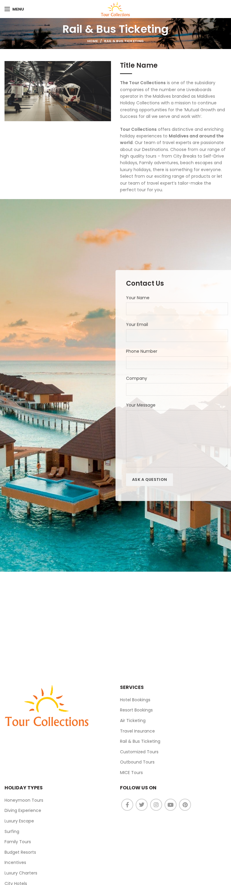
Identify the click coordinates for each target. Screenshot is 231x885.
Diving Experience (23, 810)
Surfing (12, 831)
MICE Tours (131, 773)
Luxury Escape (19, 821)
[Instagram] (156, 805)
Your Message (141, 405)
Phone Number (141, 351)
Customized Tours (139, 752)
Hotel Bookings (135, 700)
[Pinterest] (185, 805)
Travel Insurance (137, 731)
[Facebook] (127, 805)
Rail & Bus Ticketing (140, 741)
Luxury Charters (21, 873)
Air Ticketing (133, 721)
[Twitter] (142, 805)
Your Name (137, 298)
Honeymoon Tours (24, 800)
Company (136, 378)
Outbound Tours (137, 762)
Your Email (137, 324)
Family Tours (18, 842)
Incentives (15, 862)
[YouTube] (171, 805)
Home (92, 40)
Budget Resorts (20, 852)
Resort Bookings (136, 710)
